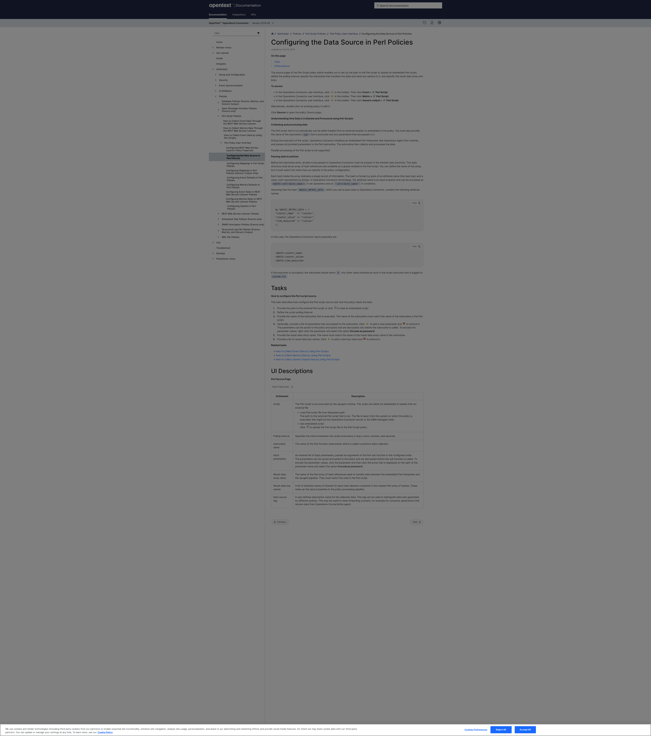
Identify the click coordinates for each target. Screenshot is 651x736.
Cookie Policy (105, 732)
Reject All (501, 729)
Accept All (525, 729)
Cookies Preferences (476, 729)
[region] (325, 730)
